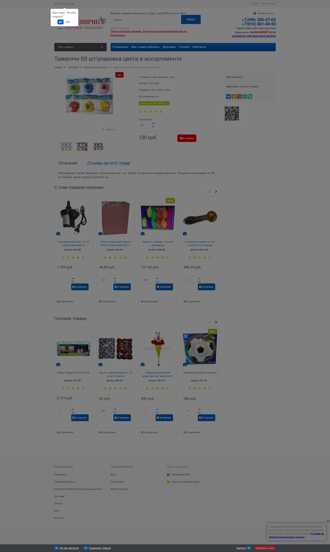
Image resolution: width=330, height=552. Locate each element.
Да (60, 21)
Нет (68, 21)
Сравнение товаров (100, 548)
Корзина (241, 548)
